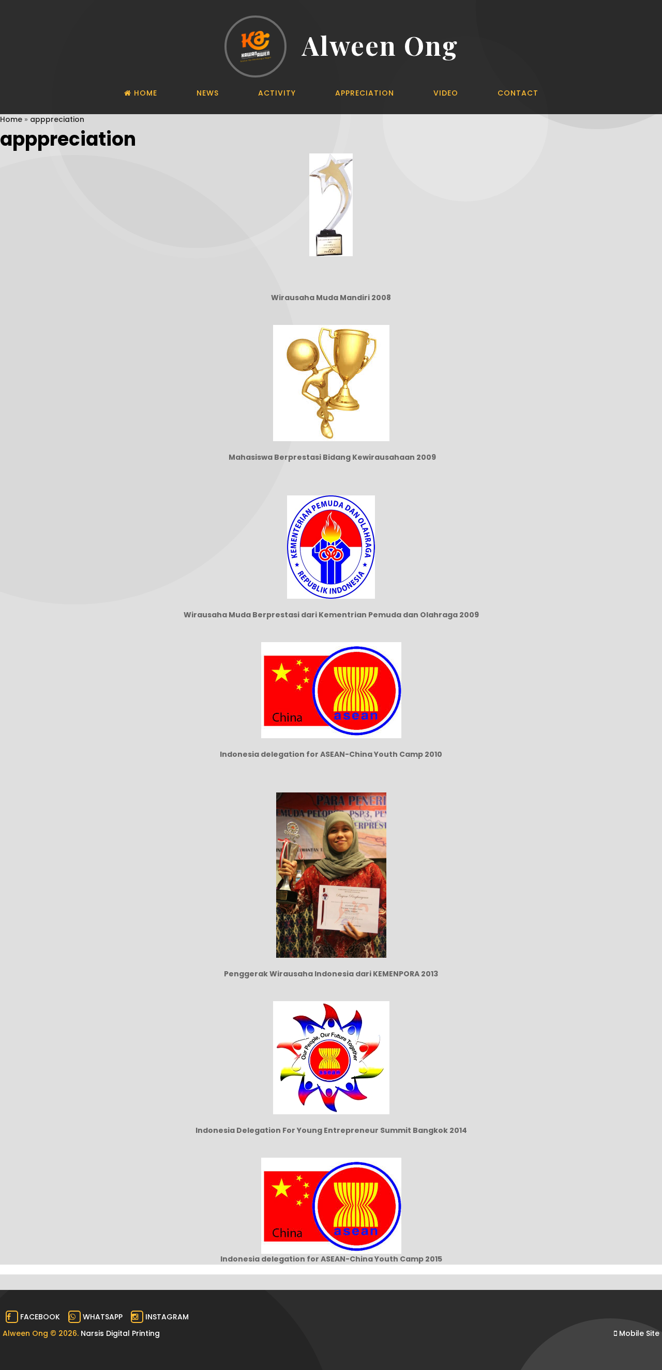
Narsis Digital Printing (120, 1333)
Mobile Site (638, 1333)
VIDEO (445, 93)
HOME (144, 93)
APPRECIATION (364, 93)
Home (11, 119)
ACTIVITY (277, 93)
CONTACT (518, 93)
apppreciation (57, 119)
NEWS (208, 93)
